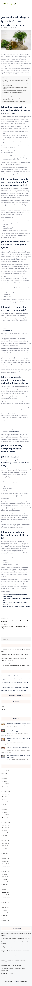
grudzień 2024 (5, 817)
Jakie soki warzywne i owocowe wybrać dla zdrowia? (14, 663)
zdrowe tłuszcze (7, 330)
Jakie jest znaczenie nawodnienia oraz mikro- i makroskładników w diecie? (13, 93)
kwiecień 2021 (5, 882)
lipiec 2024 (4, 830)
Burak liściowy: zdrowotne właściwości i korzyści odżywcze (16, 665)
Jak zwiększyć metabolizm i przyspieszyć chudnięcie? (14, 90)
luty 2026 (4, 781)
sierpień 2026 (5, 771)
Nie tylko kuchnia (5, 713)
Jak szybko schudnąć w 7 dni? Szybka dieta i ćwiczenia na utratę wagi (15, 81)
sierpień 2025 (5, 796)
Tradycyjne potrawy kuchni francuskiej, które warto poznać (15, 679)
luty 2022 (4, 856)
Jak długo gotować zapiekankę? (8, 947)
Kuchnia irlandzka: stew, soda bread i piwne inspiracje (14, 690)
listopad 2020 (5, 894)
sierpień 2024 (5, 827)
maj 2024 (4, 835)
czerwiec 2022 (5, 845)
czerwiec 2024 (5, 832)
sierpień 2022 (5, 843)
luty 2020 (4, 918)
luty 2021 (4, 887)
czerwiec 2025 (5, 802)
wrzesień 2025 (5, 794)
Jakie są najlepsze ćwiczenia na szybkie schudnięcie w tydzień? (15, 88)
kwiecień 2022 (5, 851)
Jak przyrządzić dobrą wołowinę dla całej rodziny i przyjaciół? (15, 938)
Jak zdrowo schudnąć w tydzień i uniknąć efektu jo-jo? (15, 101)
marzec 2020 (5, 915)
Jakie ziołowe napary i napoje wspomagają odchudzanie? (15, 96)
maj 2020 (4, 910)
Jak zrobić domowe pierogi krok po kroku (11, 965)
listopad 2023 (5, 840)
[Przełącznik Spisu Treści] (27, 78)
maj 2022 (4, 848)
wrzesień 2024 (5, 825)
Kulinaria (3, 709)
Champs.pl (15, 981)
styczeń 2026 (5, 783)
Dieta (2, 14)
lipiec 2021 (4, 874)
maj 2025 (4, 804)
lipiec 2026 (4, 773)
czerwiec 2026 (5, 776)
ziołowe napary (14, 446)
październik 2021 (6, 866)
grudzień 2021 (5, 861)
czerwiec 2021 (5, 876)
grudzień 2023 (5, 838)
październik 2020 (6, 897)
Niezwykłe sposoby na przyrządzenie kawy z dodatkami (14, 687)
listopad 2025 (5, 789)
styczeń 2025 (5, 814)
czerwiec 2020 (5, 907)
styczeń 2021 (5, 889)
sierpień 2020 (5, 902)
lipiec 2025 (4, 799)
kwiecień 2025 (5, 807)
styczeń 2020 (5, 920)
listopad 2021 (5, 863)
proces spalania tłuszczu (13, 431)
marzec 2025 (5, 809)
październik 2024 (6, 822)
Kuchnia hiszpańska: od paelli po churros (11, 675)
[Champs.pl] (8, 4)
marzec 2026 (5, 778)
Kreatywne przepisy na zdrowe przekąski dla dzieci (19, 723)
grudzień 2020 (5, 892)
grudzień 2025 (5, 786)
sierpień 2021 (5, 871)
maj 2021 (4, 879)
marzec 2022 (5, 853)
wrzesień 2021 (5, 869)
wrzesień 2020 (5, 900)
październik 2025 (6, 791)
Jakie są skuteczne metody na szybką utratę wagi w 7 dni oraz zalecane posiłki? (15, 84)
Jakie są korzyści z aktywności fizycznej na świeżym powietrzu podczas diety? (14, 98)
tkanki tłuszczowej (16, 259)
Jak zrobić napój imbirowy (7, 973)
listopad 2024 (5, 820)
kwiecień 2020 (5, 913)
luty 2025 (4, 812)
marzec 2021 (5, 884)
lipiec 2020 (4, 905)
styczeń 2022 (5, 858)
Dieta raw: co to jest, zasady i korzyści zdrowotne (16, 606)
